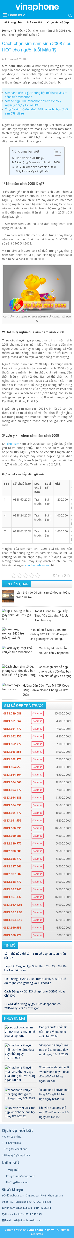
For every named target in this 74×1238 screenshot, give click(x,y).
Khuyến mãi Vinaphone (20, 1176)
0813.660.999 (12, 828)
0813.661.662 (12, 721)
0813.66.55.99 (12, 912)
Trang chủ (14, 22)
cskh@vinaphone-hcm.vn (27, 1220)
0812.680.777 (12, 843)
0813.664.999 (12, 805)
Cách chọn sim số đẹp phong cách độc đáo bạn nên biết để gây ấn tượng (55, 671)
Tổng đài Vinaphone (15, 1149)
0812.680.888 (12, 851)
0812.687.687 (12, 874)
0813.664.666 (12, 782)
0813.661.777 (12, 729)
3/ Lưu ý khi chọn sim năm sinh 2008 (34, 167)
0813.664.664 (12, 774)
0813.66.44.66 (12, 904)
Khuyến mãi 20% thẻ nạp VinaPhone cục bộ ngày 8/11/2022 (54, 1112)
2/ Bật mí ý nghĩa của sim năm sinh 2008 (36, 162)
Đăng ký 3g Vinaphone (17, 1155)
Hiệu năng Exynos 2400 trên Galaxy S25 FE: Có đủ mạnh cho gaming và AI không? (49, 634)
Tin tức (18, 30)
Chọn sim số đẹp (58, 22)
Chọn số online (12, 1136)
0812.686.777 (12, 859)
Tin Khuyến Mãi (12, 1143)
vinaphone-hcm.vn (36, 565)
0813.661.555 (12, 820)
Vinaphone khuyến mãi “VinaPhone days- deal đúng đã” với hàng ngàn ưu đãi (54, 1074)
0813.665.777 (12, 813)
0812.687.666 (12, 866)
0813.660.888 (12, 836)
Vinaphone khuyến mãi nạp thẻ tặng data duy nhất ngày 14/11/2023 (54, 1049)
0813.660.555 (12, 927)
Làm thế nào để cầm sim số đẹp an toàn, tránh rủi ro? (43, 594)
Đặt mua (37, 713)
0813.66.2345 (12, 889)
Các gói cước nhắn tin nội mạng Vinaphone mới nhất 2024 (53, 1031)
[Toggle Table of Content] (55, 152)
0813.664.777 (12, 790)
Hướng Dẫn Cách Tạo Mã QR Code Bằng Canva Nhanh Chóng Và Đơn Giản (46, 690)
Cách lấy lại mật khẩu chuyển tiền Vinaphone (54, 650)
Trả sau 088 (34, 22)
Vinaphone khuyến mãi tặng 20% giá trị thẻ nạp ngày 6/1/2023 (54, 1094)
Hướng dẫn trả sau (17, 1182)
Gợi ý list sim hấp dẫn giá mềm (33, 171)
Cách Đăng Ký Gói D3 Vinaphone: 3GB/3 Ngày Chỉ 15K (34, 993)
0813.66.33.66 (12, 897)
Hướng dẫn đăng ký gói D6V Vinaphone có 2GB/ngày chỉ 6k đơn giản (32, 1006)
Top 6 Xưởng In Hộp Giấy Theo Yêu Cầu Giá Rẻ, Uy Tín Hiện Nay (51, 615)
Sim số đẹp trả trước (24, 705)
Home (6, 30)
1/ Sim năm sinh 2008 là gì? (28, 158)
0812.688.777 (12, 882)
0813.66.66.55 (12, 920)
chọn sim (13, 444)
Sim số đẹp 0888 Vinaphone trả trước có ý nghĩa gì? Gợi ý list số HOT (33, 103)
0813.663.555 (12, 752)
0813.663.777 (12, 759)
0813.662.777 (12, 744)
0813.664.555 (12, 767)
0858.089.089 (12, 713)
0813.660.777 (12, 935)
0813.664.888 (12, 797)
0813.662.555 (12, 736)
